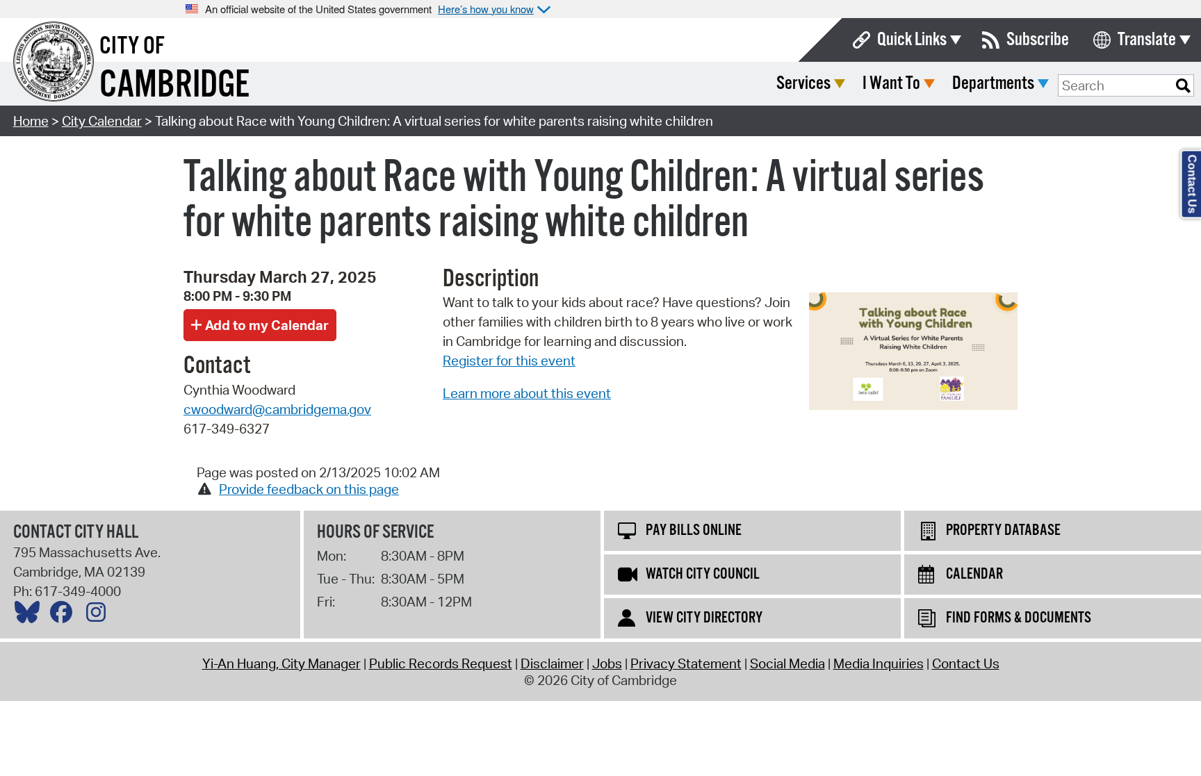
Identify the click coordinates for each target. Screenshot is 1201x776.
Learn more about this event (527, 393)
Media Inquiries (878, 663)
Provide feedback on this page (309, 489)
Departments (993, 83)
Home (31, 121)
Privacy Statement (686, 663)
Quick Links (912, 39)
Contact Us (965, 663)
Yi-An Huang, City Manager (281, 663)
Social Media (787, 663)
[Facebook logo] (64, 615)
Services (803, 83)
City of (132, 46)
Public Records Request (440, 663)
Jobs (607, 663)
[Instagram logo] (99, 615)
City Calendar (102, 121)
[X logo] (30, 615)
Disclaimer (552, 663)
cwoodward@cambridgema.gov (277, 409)
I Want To (891, 83)
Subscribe (1037, 39)
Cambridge (174, 86)
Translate (1147, 39)
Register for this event (509, 360)
